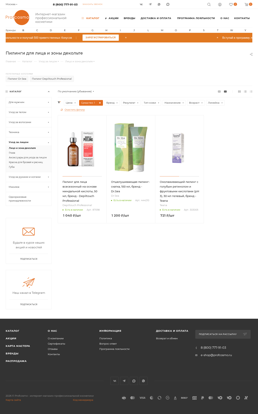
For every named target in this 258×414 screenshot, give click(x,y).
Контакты (54, 354)
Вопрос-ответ (108, 343)
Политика (105, 338)
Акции (11, 338)
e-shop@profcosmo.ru (216, 355)
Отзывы (53, 348)
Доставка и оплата (172, 330)
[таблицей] (251, 91)
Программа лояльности (114, 348)
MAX (168, 4)
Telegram (124, 381)
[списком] (245, 91)
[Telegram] (150, 4)
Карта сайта (13, 399)
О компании (56, 338)
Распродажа (16, 360)
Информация (110, 330)
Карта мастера (18, 345)
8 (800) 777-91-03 (65, 4)
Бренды (12, 353)
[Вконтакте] (141, 4)
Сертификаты (56, 343)
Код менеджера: (83, 399)
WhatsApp (159, 4)
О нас (52, 330)
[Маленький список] (219, 91)
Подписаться (28, 304)
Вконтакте (114, 381)
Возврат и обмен (167, 338)
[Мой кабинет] (220, 5)
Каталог (12, 330)
